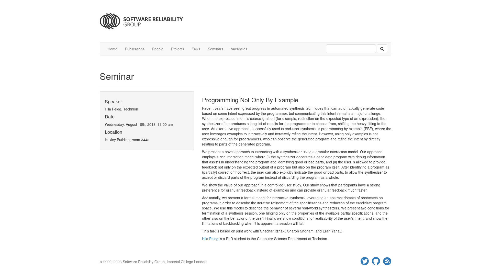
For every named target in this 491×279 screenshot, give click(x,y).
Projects (177, 48)
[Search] (382, 48)
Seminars (215, 48)
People (157, 48)
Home (112, 48)
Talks (196, 48)
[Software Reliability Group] (245, 21)
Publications (134, 48)
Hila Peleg (210, 238)
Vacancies (239, 48)
